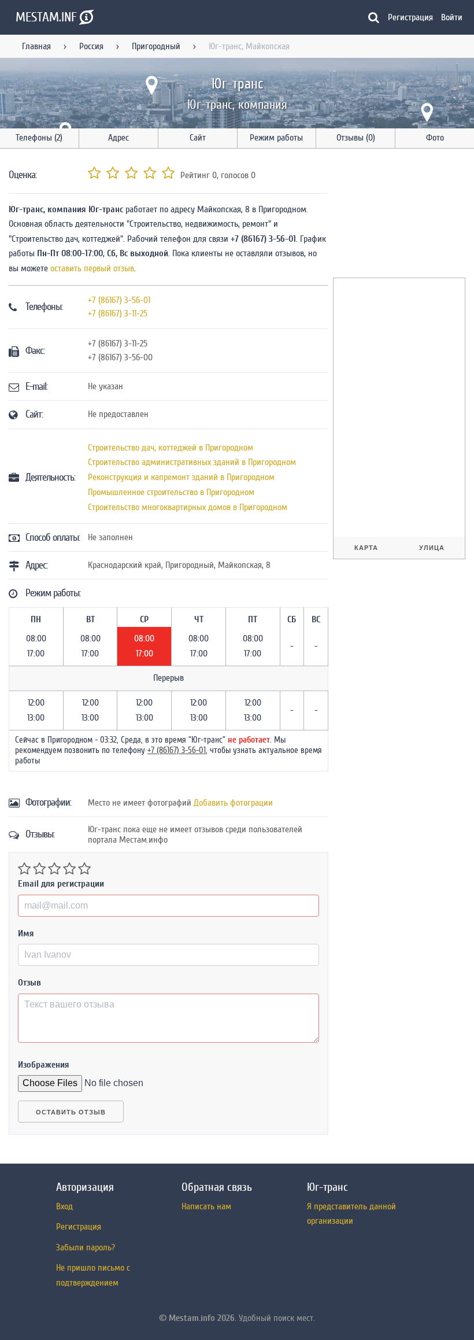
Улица (432, 547)
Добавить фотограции (233, 803)
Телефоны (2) (39, 137)
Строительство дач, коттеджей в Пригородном (170, 447)
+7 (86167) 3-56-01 (119, 300)
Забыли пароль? (85, 1247)
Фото (435, 137)
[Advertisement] (403, 215)
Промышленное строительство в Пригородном (171, 492)
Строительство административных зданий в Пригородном (192, 462)
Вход (64, 1206)
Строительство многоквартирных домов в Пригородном (187, 507)
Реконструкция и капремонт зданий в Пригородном (181, 477)
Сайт (198, 137)
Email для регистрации (61, 883)
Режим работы (276, 137)
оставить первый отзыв (92, 268)
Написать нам (206, 1206)
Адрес (118, 137)
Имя (26, 933)
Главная (36, 46)
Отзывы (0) (355, 137)
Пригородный (156, 46)
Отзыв (29, 982)
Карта (366, 547)
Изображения (43, 1065)
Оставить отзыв (71, 1112)
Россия (91, 46)
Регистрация (410, 17)
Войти (451, 17)
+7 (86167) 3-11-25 (117, 313)
